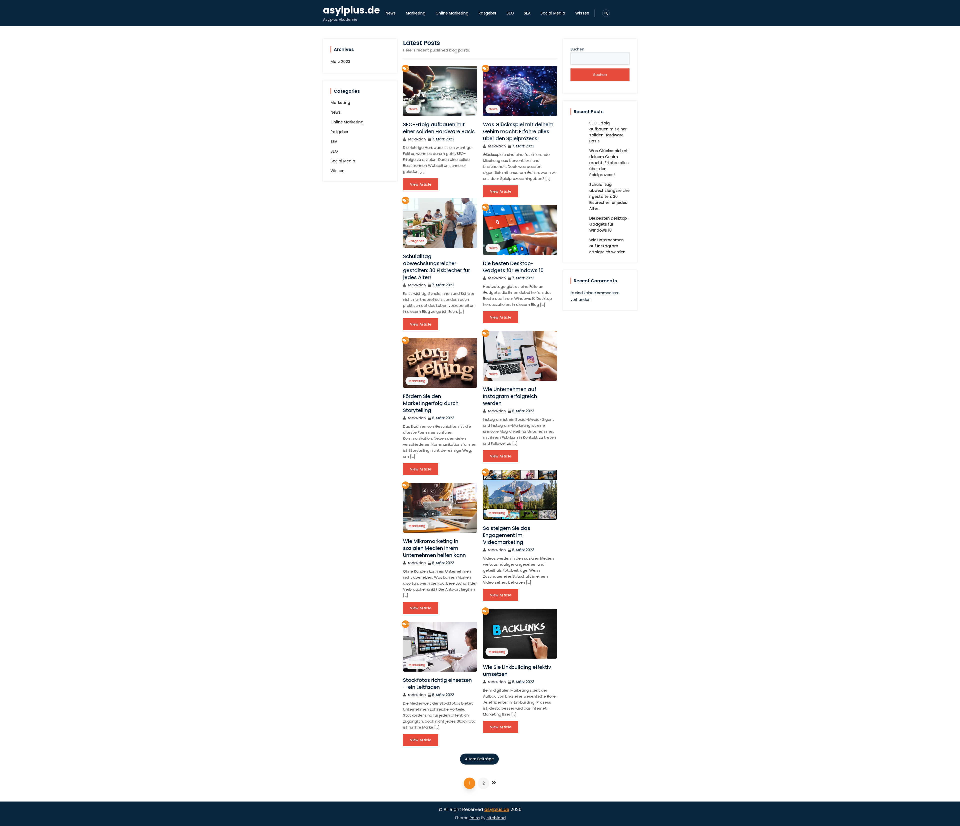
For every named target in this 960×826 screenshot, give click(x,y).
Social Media (552, 13)
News (391, 13)
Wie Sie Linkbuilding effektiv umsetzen (517, 671)
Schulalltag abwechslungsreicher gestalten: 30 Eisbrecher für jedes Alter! (436, 267)
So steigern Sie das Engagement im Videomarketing (506, 535)
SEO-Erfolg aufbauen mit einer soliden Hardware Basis (439, 128)
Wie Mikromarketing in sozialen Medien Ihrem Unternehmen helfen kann (434, 548)
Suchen (577, 49)
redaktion (417, 139)
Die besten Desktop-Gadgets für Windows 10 (513, 267)
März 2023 (340, 61)
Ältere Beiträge (479, 759)
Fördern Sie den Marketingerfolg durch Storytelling (430, 403)
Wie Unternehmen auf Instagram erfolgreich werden (510, 396)
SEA (527, 13)
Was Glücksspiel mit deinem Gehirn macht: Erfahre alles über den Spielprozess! (518, 131)
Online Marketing (452, 13)
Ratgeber (487, 13)
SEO (510, 13)
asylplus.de (351, 10)
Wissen (582, 13)
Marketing (416, 13)
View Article (420, 184)
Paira (475, 818)
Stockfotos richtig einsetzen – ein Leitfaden (437, 684)
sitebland (496, 818)
